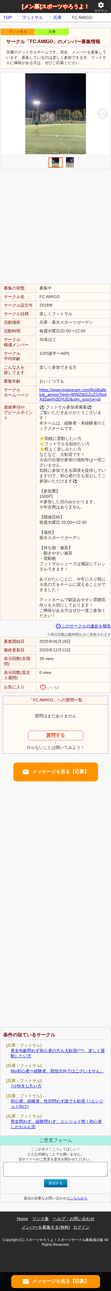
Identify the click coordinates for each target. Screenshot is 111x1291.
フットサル (32, 17)
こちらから (79, 1198)
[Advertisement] (55, 226)
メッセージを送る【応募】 (55, 771)
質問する (55, 735)
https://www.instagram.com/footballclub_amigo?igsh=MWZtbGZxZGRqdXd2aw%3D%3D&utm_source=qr (73, 394)
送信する (56, 1183)
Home (22, 1218)
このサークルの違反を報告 (83, 626)
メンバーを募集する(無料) (46, 1227)
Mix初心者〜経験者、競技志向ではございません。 (57, 1071)
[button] (103, 113)
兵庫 (57, 17)
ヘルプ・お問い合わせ (73, 1218)
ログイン (100, 6)
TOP (7, 17)
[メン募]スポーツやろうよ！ (55, 6)
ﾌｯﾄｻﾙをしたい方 (26, 1086)
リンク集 (40, 1218)
